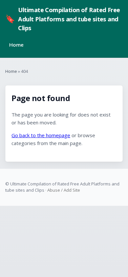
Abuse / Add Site (63, 190)
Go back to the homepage (40, 135)
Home (16, 44)
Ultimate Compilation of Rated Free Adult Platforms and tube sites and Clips (62, 19)
